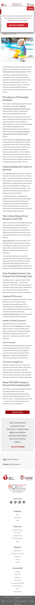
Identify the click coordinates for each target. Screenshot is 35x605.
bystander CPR (15, 266)
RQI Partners (15, 464)
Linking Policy (23, 601)
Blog (17, 541)
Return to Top (17, 604)
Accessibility (31, 601)
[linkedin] (15, 502)
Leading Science (17, 535)
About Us (17, 547)
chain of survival (10, 173)
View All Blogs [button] (17, 412)
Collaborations (17, 591)
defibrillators (19, 326)
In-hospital (17, 571)
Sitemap (3, 601)
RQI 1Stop (17, 532)
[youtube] (24, 502)
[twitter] (19, 502)
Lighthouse (17, 577)
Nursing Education (17, 586)
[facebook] (11, 502)
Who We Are (17, 550)
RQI (17, 514)
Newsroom (17, 556)
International (17, 580)
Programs (17, 511)
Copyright (16, 601)
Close (30, 8)
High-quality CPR (8, 240)
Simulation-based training (11, 314)
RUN (17, 588)
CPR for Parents (12, 459)
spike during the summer (23, 139)
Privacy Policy (10, 601)
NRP (17, 520)
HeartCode (17, 517)
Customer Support (17, 538)
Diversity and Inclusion (17, 553)
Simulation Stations (17, 530)
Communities (17, 568)
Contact (17, 562)
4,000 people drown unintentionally (14, 72)
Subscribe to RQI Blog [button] (17, 447)
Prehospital (17, 574)
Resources (17, 526)
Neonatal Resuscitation (17, 583)
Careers (17, 559)
